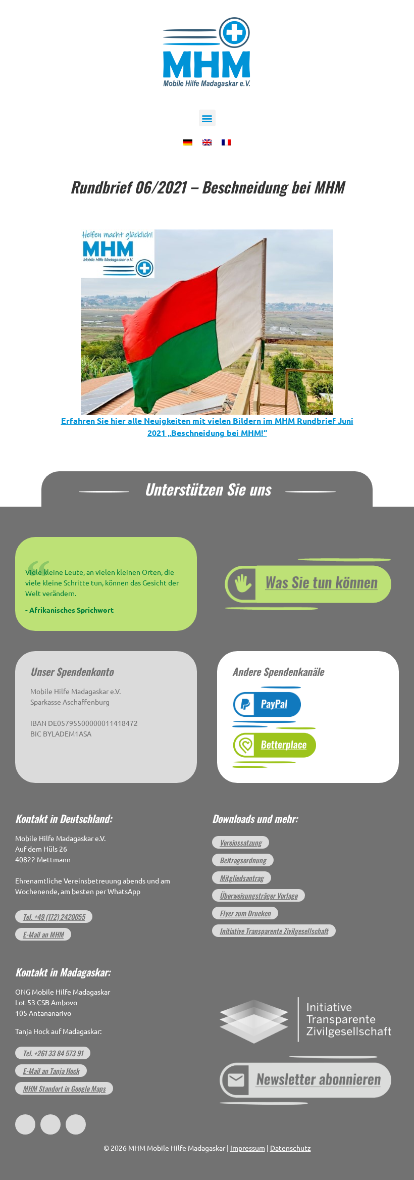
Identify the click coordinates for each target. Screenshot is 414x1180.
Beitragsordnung (243, 860)
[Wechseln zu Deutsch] (187, 141)
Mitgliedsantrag (242, 877)
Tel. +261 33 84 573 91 (53, 1053)
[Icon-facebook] (25, 1124)
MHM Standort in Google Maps (64, 1088)
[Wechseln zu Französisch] (226, 141)
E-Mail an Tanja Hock (51, 1070)
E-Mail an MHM (43, 934)
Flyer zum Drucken (245, 913)
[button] (207, 118)
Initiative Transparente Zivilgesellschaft (274, 930)
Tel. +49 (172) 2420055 (54, 916)
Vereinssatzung (241, 842)
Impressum (247, 1148)
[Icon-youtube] (76, 1124)
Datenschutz (290, 1148)
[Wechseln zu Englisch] (207, 141)
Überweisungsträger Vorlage (258, 895)
